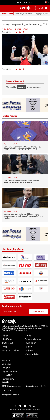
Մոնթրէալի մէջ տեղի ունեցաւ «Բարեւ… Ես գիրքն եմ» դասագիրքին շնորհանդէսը (22, 148)
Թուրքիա (6, 364)
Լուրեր (28, 335)
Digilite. (38, 409)
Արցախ (28, 346)
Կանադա (6, 360)
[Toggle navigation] (4, 8)
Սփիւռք (29, 350)
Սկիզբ (5, 335)
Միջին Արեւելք (32, 354)
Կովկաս (6, 367)
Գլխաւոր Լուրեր (33, 339)
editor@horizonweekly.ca (11, 394)
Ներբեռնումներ (9, 371)
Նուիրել (41, 8)
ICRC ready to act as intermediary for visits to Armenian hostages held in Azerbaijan (21, 181)
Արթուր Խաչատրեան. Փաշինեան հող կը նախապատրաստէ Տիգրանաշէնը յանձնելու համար (23, 216)
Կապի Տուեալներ (10, 350)
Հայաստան (31, 343)
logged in (21, 87)
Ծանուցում (7, 343)
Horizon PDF (7, 375)
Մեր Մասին (7, 339)
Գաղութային (8, 379)
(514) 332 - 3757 (8, 390)
